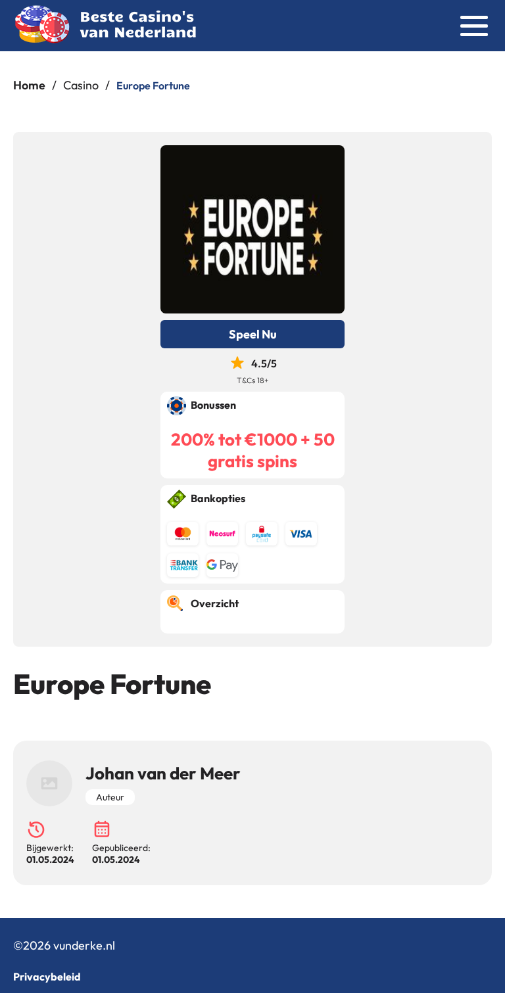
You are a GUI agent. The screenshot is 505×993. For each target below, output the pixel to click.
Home (29, 85)
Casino (81, 85)
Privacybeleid (47, 976)
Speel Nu (253, 334)
